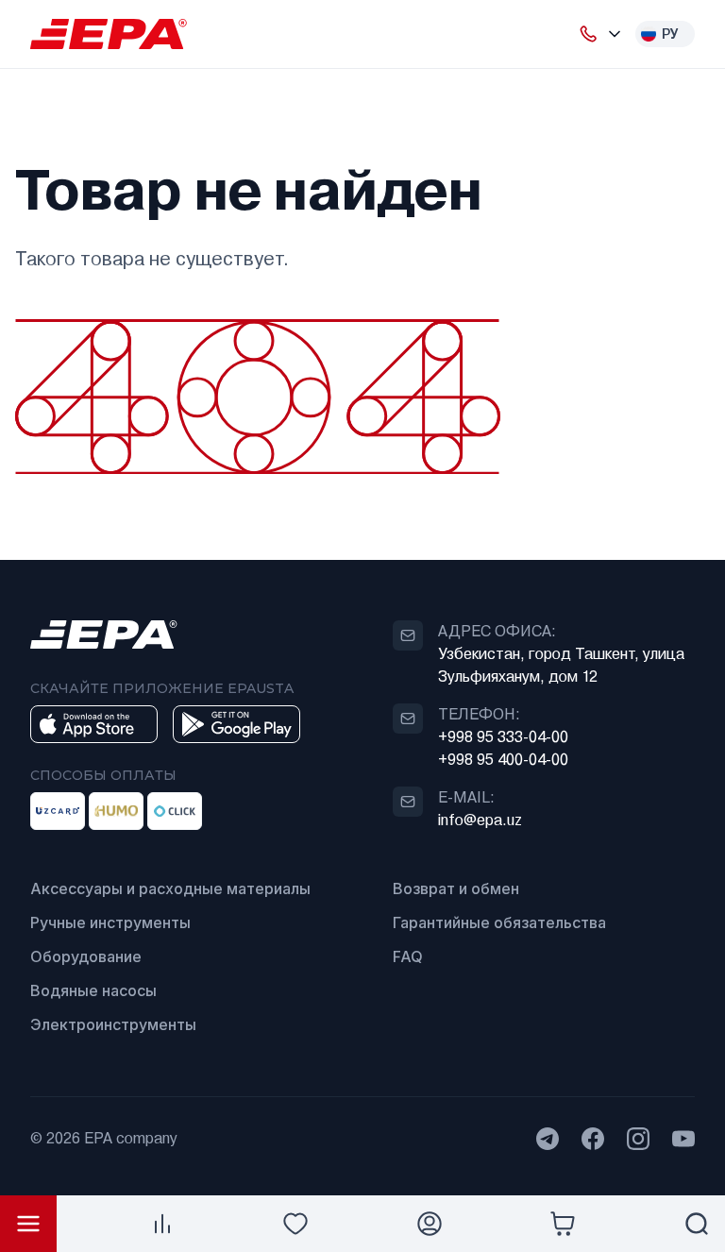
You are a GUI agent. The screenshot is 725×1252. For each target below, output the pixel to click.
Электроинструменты (113, 1024)
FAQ (408, 956)
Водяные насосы (93, 990)
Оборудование (86, 956)
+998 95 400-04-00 (503, 760)
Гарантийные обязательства (499, 922)
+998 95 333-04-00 (503, 737)
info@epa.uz (480, 820)
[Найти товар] (696, 1223)
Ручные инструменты (110, 922)
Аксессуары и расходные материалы (170, 888)
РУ (670, 34)
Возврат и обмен (456, 888)
